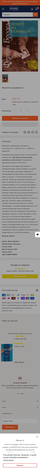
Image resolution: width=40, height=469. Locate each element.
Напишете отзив (20, 276)
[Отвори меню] (3, 9)
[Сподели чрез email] (36, 132)
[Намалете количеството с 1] (15, 111)
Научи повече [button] (8, 460)
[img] (20, 336)
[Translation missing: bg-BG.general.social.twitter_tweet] (32, 132)
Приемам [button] (20, 465)
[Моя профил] (32, 9)
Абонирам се (10, 427)
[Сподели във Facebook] (24, 132)
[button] (20, 124)
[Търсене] (35, 14)
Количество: (6, 111)
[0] (36, 9)
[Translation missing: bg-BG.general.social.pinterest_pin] (28, 132)
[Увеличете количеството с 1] (27, 111)
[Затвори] (37, 436)
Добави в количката (20, 118)
